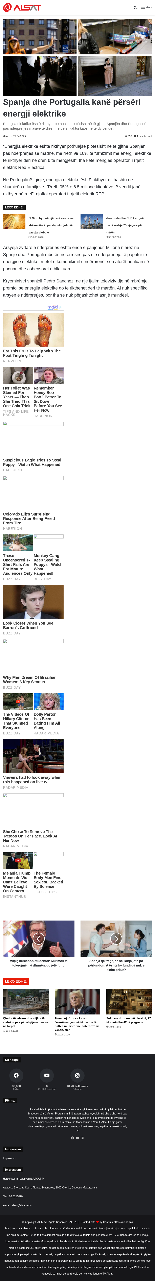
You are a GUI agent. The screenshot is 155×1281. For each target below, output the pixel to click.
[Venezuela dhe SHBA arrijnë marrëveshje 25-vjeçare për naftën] (92, 221)
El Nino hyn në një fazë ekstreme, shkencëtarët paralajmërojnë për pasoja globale (51, 225)
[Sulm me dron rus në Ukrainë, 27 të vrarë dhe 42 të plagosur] (129, 1001)
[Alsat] (22, 7)
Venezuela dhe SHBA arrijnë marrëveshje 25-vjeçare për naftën (125, 225)
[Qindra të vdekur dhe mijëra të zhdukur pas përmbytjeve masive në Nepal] (26, 1001)
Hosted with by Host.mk (97, 1222)
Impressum (9, 1158)
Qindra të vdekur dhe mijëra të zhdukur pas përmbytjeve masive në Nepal (25, 1022)
